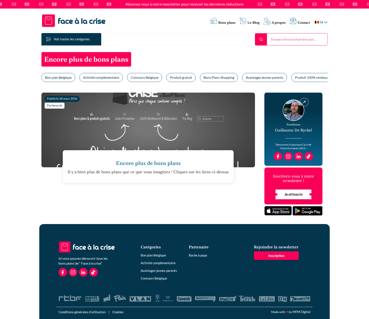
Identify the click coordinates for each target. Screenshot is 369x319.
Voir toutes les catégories (72, 39)
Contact (304, 23)
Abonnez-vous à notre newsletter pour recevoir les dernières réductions (184, 4)
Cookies (118, 312)
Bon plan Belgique (58, 77)
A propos (279, 23)
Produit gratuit (181, 77)
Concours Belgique (144, 77)
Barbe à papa (198, 255)
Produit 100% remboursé (313, 77)
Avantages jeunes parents (264, 77)
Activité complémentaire (101, 77)
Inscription (276, 256)
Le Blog (253, 23)
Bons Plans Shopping (219, 77)
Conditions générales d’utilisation (82, 312)
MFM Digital (301, 312)
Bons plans (227, 23)
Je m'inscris (293, 194)
